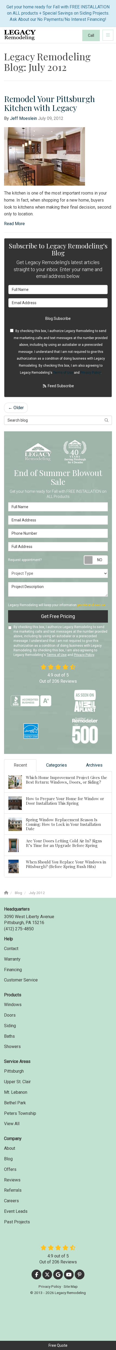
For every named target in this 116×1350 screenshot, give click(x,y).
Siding (10, 1025)
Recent (20, 765)
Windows (13, 1004)
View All (11, 1123)
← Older (16, 407)
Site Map (71, 1286)
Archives (94, 765)
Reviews (12, 1180)
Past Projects (17, 1221)
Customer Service (21, 980)
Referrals (13, 1190)
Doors (10, 1015)
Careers (11, 1200)
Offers (10, 1169)
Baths (9, 1036)
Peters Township (20, 1113)
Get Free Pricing (58, 616)
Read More (14, 223)
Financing (13, 969)
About (9, 1148)
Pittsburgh (14, 1071)
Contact (11, 948)
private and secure (91, 605)
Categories (56, 765)
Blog (8, 1158)
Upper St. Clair (17, 1081)
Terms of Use (63, 373)
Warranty (12, 959)
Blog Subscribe (58, 318)
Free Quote (58, 1345)
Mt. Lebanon (15, 1092)
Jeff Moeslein (23, 118)
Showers (12, 1046)
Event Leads (16, 1211)
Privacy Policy (90, 373)
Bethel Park (15, 1102)
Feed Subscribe (60, 386)
